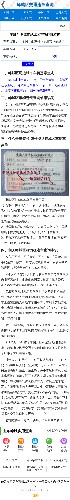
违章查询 (64, 448)
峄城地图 (35, 448)
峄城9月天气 (35, 470)
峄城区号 (21, 448)
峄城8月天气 (58, 467)
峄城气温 (11, 460)
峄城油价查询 (11, 467)
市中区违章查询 (43, 79)
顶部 (35, 495)
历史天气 (61, 12)
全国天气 (8, 12)
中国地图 (61, 18)
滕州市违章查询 (40, 90)
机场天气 (26, 18)
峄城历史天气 (35, 467)
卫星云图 (8, 18)
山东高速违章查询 (18, 79)
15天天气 (6, 448)
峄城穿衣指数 (35, 460)
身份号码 (49, 448)
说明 (55, 56)
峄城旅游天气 (58, 460)
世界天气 (26, 12)
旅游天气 (43, 12)
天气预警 (43, 18)
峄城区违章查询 (28, 85)
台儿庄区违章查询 (55, 85)
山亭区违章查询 (15, 90)
